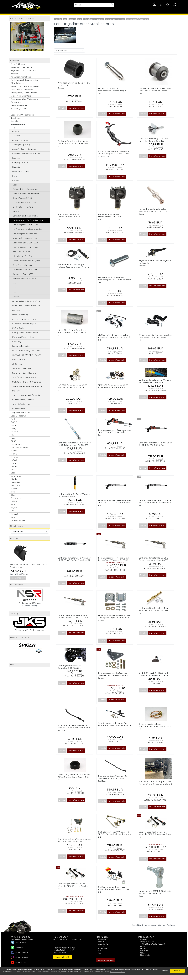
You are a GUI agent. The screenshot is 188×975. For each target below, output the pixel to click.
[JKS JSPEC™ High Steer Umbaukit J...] (115, 713)
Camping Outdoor (20, 163)
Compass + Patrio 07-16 (23, 274)
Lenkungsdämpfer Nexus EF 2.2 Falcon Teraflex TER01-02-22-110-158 (73, 617)
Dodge (14, 429)
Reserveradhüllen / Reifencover (24, 99)
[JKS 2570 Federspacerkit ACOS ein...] (115, 375)
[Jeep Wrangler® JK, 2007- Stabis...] (155, 821)
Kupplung (16, 342)
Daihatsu (15, 432)
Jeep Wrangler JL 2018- (23, 198)
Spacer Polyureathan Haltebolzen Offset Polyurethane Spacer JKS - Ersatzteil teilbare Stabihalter (74, 776)
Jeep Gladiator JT (18, 416)
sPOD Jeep (17, 364)
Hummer (15, 454)
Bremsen (16, 158)
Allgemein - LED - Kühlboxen (23, 71)
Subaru (14, 501)
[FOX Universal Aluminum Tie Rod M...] (115, 197)
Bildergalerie (145, 955)
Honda (14, 451)
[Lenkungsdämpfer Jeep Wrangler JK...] (74, 483)
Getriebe (16, 310)
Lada (13, 473)
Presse (142, 946)
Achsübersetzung (20, 140)
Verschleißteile (18, 409)
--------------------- (18, 112)
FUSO (13, 441)
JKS (14, 288)
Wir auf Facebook (21, 952)
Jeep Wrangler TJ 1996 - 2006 (25, 243)
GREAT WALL (16, 444)
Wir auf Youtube (21, 962)
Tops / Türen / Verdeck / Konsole (26, 395)
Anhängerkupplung (21, 145)
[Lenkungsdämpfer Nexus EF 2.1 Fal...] (115, 544)
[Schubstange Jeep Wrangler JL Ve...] (74, 714)
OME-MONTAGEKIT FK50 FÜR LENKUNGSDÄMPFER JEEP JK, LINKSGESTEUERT (154, 675)
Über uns (143, 940)
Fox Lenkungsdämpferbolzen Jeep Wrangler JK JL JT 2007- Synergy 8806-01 (153, 211)
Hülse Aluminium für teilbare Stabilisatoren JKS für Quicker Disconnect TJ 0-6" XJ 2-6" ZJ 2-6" (74, 332)
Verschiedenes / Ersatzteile (24, 279)
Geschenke (16, 118)
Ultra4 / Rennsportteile (21, 96)
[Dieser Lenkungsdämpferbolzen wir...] (155, 195)
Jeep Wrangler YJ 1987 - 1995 (25, 247)
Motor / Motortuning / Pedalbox (26, 351)
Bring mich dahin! (62, 957)
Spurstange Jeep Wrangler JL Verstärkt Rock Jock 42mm (112, 777)
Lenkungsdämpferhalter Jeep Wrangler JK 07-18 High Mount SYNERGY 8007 (113, 675)
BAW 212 (14, 422)
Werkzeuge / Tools (19, 109)
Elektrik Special (17, 83)
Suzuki (14, 504)
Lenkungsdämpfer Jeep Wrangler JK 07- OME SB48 (74, 495)
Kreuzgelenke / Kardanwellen (25, 333)
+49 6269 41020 (20, 942)
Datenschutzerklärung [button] (118, 972)
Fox (14, 283)
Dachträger (17, 167)
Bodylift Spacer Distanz (23, 207)
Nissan (14, 489)
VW (12, 511)
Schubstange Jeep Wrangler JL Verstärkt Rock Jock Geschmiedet (74, 726)
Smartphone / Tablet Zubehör (24, 93)
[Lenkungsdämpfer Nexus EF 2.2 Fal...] (74, 601)
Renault (14, 514)
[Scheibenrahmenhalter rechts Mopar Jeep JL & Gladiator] (21, 552)
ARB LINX (15, 74)
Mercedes (15, 482)
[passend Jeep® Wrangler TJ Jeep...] (74, 129)
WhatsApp (19, 947)
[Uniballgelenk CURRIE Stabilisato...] (155, 877)
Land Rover (16, 476)
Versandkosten (103, 944)
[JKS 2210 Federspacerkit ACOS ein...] (74, 375)
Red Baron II (144, 951)
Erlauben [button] (177, 971)
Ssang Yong (16, 498)
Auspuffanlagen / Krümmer (24, 149)
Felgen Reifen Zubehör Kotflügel (26, 301)
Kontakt (101, 942)
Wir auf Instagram (21, 957)
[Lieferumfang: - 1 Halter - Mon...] (115, 659)
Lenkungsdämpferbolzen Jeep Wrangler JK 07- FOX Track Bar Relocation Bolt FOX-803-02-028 (154, 610)
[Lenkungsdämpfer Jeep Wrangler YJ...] (74, 544)
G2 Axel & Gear (103, 156)
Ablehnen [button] (165, 971)
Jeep (13, 128)
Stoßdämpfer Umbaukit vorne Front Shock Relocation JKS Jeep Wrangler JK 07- (114, 889)
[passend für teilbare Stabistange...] (115, 260)
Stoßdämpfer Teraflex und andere (28, 229)
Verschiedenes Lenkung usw (25, 238)
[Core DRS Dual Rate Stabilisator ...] (115, 134)
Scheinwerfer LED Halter (23, 368)
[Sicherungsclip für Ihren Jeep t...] (155, 714)
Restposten (16, 102)
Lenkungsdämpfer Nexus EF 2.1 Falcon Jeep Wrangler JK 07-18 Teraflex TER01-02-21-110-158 (154, 560)
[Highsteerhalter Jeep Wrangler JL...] (155, 252)
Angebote (15, 517)
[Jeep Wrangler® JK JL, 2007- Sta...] (115, 821)
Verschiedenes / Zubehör (23, 400)
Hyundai (14, 457)
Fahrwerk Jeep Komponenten (26, 194)
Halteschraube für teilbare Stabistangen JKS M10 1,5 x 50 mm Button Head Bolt (114, 279)
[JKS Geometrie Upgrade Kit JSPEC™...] (115, 321)
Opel (13, 492)
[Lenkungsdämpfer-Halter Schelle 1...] (115, 601)
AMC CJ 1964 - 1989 (21, 252)
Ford (13, 438)
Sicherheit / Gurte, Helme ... (24, 373)
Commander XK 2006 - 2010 (25, 270)
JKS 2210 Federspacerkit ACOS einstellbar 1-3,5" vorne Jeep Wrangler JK (72, 387)
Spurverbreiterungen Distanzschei (27, 386)
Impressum (102, 940)
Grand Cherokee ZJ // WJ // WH (26, 261)
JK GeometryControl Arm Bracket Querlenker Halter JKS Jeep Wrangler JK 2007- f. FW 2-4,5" (155, 337)
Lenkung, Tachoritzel (21, 346)
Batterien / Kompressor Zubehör (26, 154)
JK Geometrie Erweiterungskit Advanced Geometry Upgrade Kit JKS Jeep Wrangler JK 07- (114, 337)
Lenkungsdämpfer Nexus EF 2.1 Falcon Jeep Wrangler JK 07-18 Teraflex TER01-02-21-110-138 (113, 560)
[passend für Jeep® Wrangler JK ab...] (155, 598)
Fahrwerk (16, 180)
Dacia (13, 425)
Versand (25, 574)
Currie (141, 896)
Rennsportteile (18, 360)
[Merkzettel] (167, 4)
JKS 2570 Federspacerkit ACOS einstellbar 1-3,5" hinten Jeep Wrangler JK (113, 387)
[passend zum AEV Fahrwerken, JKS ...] (155, 372)
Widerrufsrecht (103, 948)
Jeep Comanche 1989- (22, 265)
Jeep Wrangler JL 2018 (20, 413)
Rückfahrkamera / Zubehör (23, 90)
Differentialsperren (20, 172)
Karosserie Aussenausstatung (25, 319)
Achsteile (16, 136)
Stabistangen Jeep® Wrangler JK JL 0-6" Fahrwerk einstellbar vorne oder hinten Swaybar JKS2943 (114, 834)
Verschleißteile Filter (21, 404)
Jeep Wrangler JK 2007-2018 (25, 203)
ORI (14, 292)
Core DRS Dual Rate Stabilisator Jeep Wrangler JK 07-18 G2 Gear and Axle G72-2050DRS (113, 153)
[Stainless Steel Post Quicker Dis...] (114, 72)
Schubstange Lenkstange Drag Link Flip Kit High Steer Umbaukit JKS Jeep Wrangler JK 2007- (114, 725)
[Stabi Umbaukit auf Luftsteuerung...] (74, 825)
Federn (16, 211)
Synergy (15, 391)
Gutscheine (16, 121)
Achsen (15, 131)
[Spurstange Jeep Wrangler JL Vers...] (115, 765)
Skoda (14, 495)
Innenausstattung (20, 315)
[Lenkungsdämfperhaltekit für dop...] (74, 655)
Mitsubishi (15, 485)
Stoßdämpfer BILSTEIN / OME (26, 225)
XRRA (142, 953)
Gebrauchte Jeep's (19, 520)
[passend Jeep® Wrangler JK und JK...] (155, 71)
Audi (13, 419)
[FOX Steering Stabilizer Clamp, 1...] (74, 197)
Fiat (12, 435)
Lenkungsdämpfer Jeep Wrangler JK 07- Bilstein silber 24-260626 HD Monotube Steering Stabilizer (74, 445)
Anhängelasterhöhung (21, 77)
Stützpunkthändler (147, 942)
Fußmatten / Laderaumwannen (26, 306)
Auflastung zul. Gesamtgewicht (25, 80)
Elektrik (15, 176)
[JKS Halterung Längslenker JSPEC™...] (155, 321)
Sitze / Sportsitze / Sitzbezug (24, 377)
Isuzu (13, 463)
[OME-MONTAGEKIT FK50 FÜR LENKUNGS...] (155, 659)
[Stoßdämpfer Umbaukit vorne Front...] (115, 875)
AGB (99, 951)
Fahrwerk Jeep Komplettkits (25, 189)
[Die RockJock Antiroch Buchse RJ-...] (74, 69)
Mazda (14, 479)
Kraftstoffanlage (19, 328)
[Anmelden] (154, 4)
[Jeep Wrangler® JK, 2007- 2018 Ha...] (74, 254)
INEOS (14, 460)
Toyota (14, 508)
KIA (12, 470)
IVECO (14, 467)
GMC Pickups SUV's (19, 448)
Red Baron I (144, 948)
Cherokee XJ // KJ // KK (22, 256)
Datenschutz (102, 946)
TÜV (99, 953)
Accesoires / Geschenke (21, 67)
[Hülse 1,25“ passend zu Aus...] (74, 318)
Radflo (16, 297)
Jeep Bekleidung (18, 64)
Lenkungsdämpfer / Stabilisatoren (28, 220)
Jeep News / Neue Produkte (23, 115)
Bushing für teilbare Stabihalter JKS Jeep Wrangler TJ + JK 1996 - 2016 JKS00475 (73, 143)
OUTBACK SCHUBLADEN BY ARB (26, 355)
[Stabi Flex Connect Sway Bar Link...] (155, 768)
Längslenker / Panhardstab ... (25, 216)
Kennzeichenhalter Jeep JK (24, 324)
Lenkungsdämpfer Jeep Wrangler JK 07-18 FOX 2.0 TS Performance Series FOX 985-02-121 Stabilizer (155, 502)
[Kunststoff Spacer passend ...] (74, 765)
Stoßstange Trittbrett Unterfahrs (26, 382)
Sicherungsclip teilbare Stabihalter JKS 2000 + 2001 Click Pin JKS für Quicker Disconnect (155, 726)
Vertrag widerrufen (105, 960)
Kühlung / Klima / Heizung (23, 337)
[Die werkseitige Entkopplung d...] (155, 128)
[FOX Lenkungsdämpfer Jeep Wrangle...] (115, 422)
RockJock (61, 88)
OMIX (141, 93)
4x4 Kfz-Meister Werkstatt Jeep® (152, 944)
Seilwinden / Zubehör (20, 105)
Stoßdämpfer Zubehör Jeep (25, 234)
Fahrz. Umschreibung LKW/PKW (25, 86)
